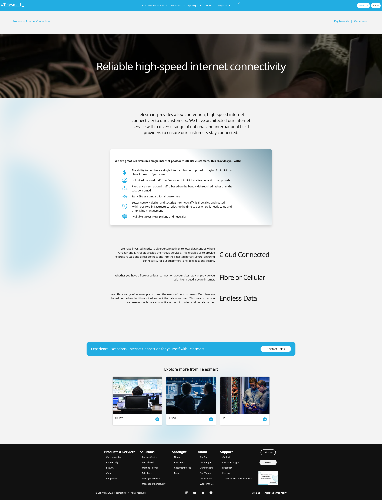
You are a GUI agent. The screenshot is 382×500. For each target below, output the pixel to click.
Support (222, 5)
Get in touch (361, 21)
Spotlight (193, 5)
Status (376, 5)
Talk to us (363, 5)
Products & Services (153, 5)
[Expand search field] (238, 5)
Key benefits (341, 21)
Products (18, 21)
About (208, 5)
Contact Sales (276, 349)
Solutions (176, 5)
